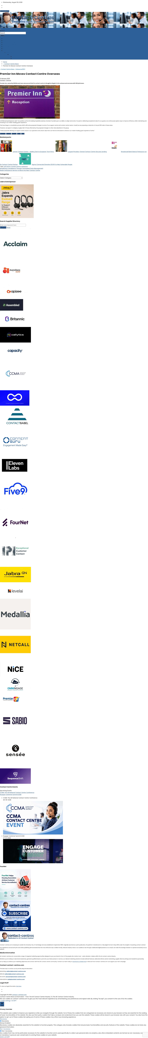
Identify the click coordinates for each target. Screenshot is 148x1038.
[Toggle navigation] (0, 29)
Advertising (7, 47)
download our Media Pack (79, 961)
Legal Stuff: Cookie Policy (20, 59)
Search (2, 31)
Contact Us (7, 51)
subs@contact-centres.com (16, 979)
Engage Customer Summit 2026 (10, 795)
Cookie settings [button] (5, 1001)
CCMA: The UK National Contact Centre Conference (17, 793)
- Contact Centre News (7, 69)
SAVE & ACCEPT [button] (5, 1037)
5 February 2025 (5, 78)
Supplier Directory (9, 41)
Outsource (24, 166)
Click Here (18, 986)
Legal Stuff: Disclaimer (19, 57)
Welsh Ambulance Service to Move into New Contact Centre (20, 170)
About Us (9, 53)
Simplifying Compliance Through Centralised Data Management (21, 168)
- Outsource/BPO (20, 69)
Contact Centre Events (10, 45)
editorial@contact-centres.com (16, 971)
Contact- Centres (5, 80)
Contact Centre (16, 166)
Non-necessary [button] (5, 1029)
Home (5, 39)
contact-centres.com (19, 995)
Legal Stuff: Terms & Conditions (19, 55)
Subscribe (6, 49)
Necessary (5, 1021)
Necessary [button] (3, 1019)
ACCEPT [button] (13, 1001)
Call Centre (6, 166)
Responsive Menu (5, 11)
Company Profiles (9, 43)
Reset (8, 228)
